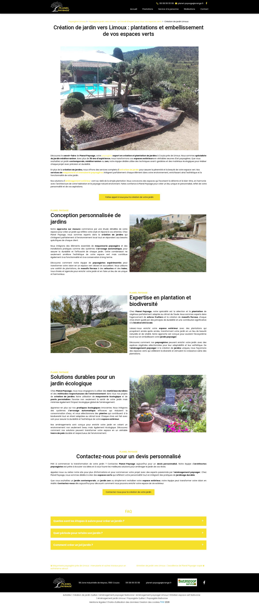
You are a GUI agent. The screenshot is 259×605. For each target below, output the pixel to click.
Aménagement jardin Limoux (111, 598)
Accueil (133, 9)
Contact (204, 9)
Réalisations (189, 9)
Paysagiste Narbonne (157, 598)
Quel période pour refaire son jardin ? (78, 533)
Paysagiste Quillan (136, 598)
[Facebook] (206, 3)
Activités (67, 595)
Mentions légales (97, 602)
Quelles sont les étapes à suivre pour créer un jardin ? (88, 521)
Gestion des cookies (150, 602)
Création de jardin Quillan (85, 595)
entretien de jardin (129, 169)
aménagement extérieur (78, 181)
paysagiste (107, 155)
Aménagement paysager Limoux (152, 595)
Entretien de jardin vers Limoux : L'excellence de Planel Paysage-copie (170, 565)
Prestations (147, 9)
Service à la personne (168, 9)
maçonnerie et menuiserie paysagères (83, 172)
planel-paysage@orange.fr (190, 3)
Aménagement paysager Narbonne (116, 595)
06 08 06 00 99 (133, 582)
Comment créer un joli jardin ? (73, 545)
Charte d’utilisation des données (123, 602)
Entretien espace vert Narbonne (185, 595)
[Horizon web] (162, 602)
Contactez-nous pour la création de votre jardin (128, 492)
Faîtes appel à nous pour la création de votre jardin (129, 197)
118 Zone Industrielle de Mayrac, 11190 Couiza (99, 582)
